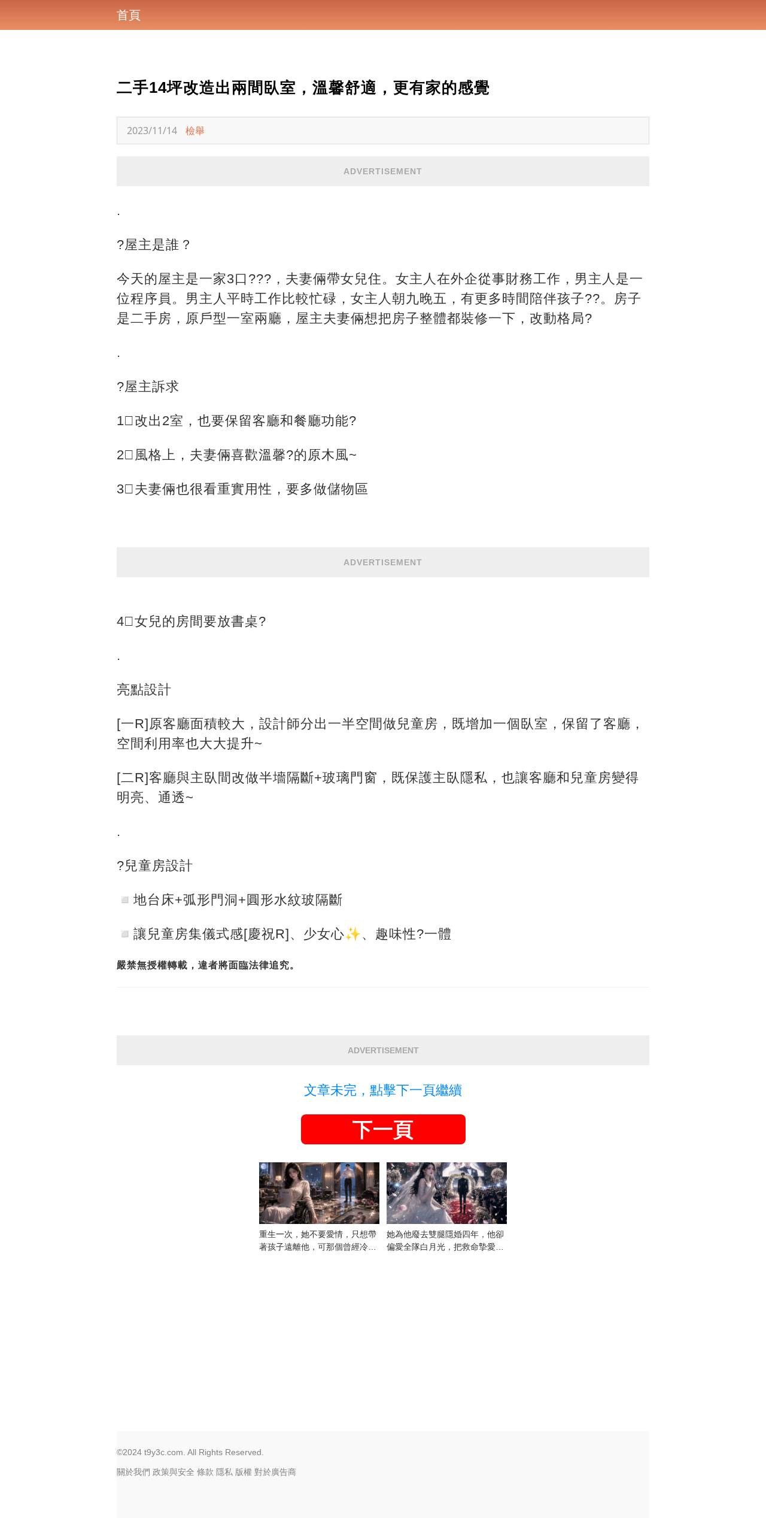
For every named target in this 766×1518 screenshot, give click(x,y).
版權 (243, 1472)
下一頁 (383, 1129)
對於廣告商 (275, 1472)
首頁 (129, 15)
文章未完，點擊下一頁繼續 (383, 1090)
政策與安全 (173, 1472)
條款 (205, 1472)
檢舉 (195, 130)
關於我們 (133, 1472)
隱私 (224, 1472)
